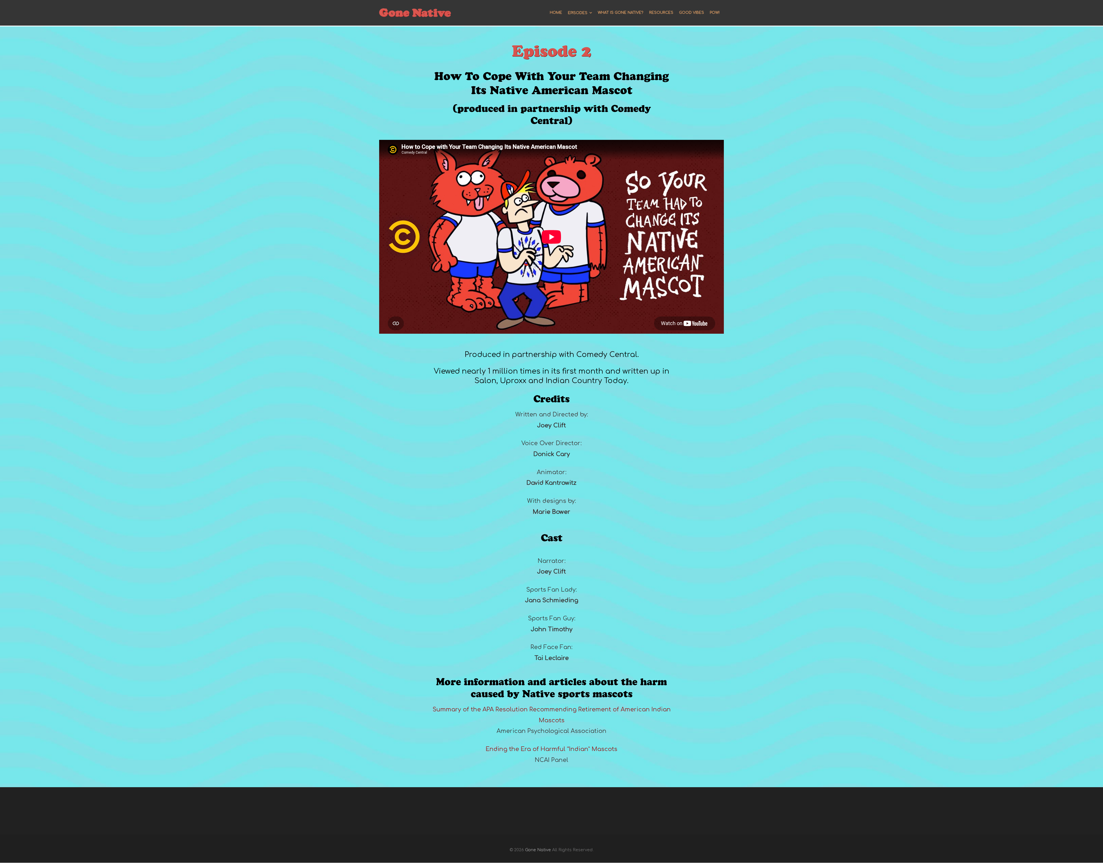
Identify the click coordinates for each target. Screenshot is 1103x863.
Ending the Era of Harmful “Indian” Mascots (551, 749)
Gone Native (538, 849)
